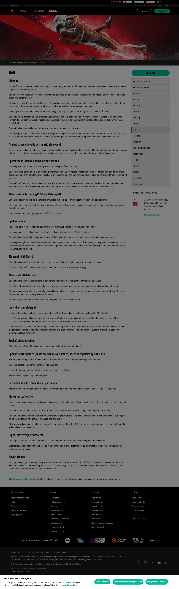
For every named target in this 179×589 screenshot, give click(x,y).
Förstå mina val (102, 582)
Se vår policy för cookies (66, 585)
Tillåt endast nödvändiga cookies (128, 582)
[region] (89, 582)
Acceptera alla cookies (157, 582)
